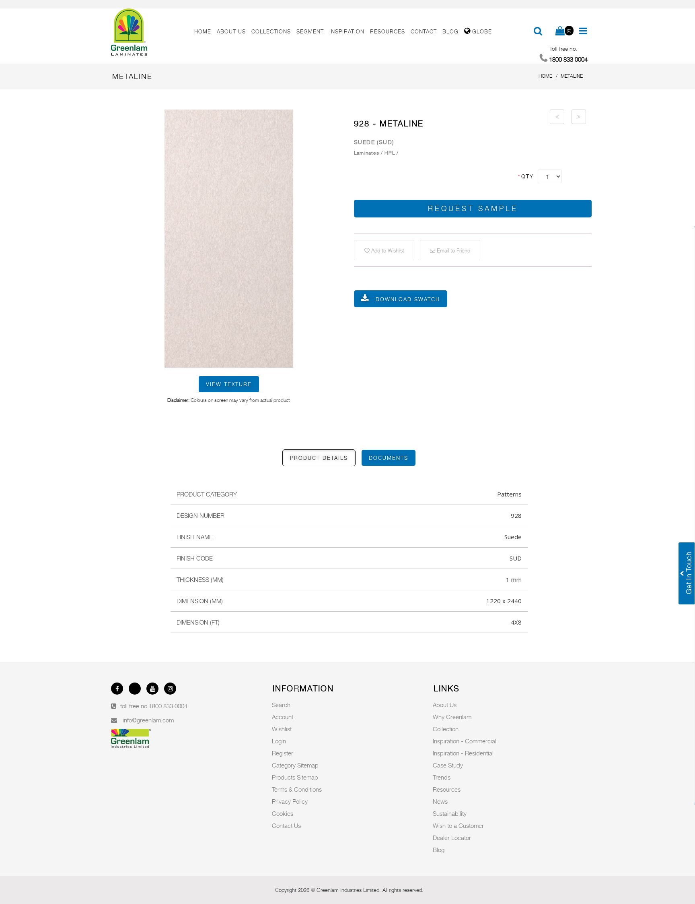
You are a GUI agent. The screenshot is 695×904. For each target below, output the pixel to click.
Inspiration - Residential (463, 753)
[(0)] (560, 31)
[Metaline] (229, 238)
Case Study (448, 765)
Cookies (282, 813)
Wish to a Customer (458, 825)
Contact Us (286, 825)
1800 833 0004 (168, 706)
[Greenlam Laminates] (148, 32)
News (440, 801)
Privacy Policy (290, 801)
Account (282, 716)
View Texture (229, 384)
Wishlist (282, 728)
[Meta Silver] (557, 117)
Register (282, 753)
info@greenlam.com (148, 720)
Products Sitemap (295, 777)
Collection (446, 728)
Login (279, 741)
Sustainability (450, 813)
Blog (438, 849)
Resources (447, 789)
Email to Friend (452, 250)
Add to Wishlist (387, 250)
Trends (441, 777)
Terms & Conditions (297, 789)
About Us (444, 704)
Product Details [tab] (319, 458)
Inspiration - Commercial (464, 741)
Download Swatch (408, 299)
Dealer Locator (452, 837)
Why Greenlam (452, 716)
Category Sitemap (295, 765)
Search (281, 704)
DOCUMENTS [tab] (388, 458)
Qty (525, 176)
